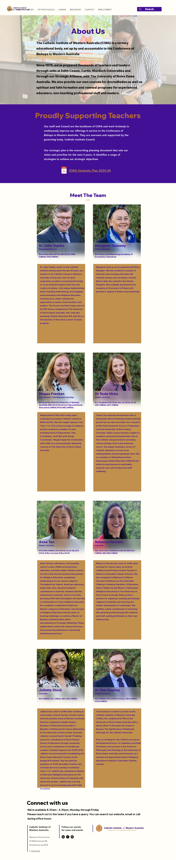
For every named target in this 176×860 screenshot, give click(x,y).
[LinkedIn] (63, 836)
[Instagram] (72, 836)
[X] (67, 836)
